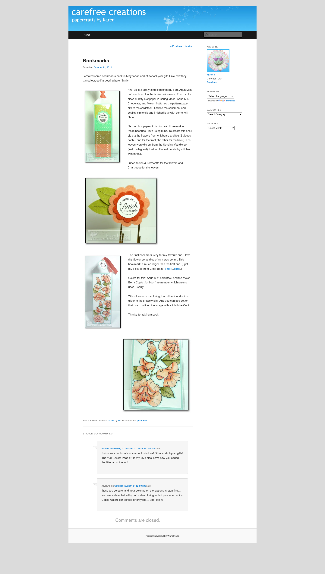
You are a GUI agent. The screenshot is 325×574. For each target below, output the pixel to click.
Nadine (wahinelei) (111, 448)
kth (119, 420)
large (177, 268)
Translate (230, 101)
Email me (212, 82)
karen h (211, 74)
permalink (142, 420)
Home (87, 34)
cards (111, 420)
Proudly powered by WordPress (162, 536)
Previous (175, 46)
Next (189, 46)
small (168, 268)
